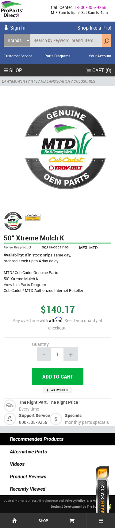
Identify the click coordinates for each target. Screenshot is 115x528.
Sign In (17, 27)
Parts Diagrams (57, 55)
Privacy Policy (75, 500)
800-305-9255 (33, 422)
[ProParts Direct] (23, 11)
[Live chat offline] (102, 494)
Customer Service (18, 55)
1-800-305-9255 (90, 7)
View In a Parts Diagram (25, 284)
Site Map (93, 500)
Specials (73, 415)
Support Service (34, 415)
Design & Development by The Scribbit (77, 506)
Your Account (100, 55)
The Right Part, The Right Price (48, 402)
